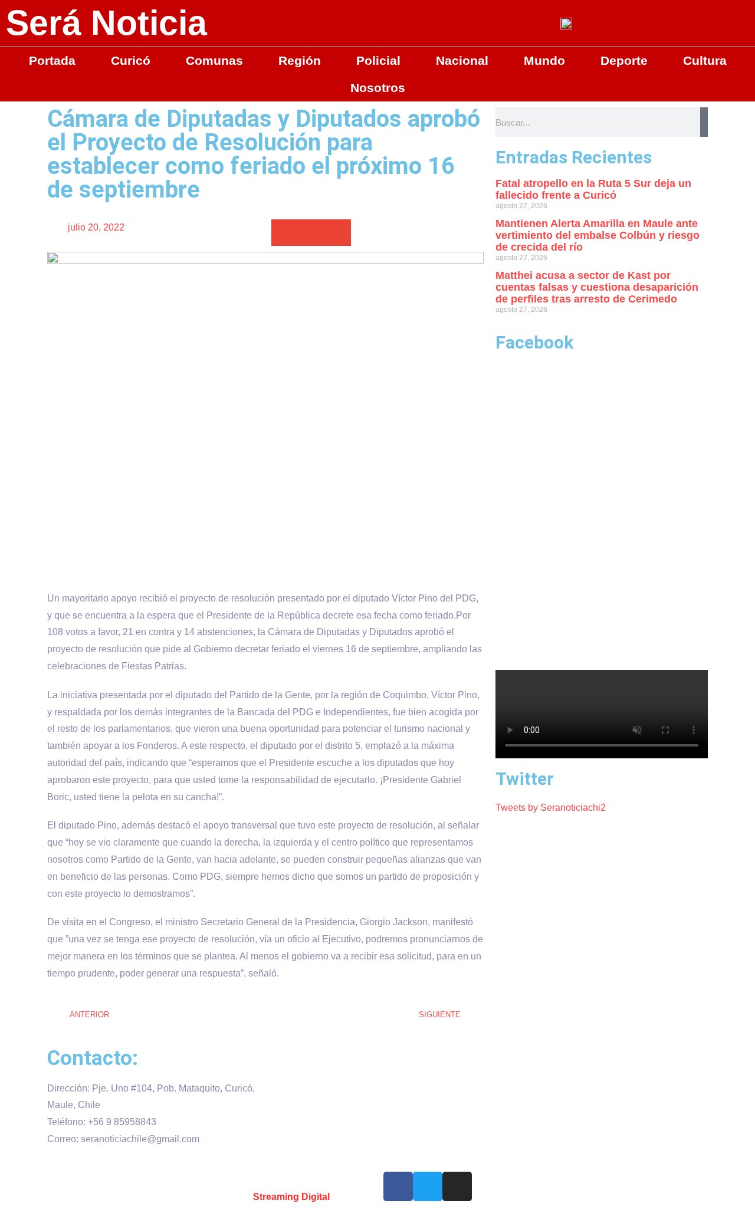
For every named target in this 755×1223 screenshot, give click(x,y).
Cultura (705, 60)
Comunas (214, 60)
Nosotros (377, 87)
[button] (284, 232)
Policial (378, 60)
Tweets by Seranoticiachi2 (550, 808)
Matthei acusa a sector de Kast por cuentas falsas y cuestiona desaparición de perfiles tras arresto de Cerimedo (596, 287)
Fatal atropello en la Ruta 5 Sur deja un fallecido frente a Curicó (593, 189)
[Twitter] (427, 1186)
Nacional (462, 60)
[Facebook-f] (398, 1186)
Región (299, 60)
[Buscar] (704, 122)
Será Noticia (106, 23)
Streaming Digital (291, 1197)
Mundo (544, 60)
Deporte (624, 60)
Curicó (130, 60)
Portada (52, 60)
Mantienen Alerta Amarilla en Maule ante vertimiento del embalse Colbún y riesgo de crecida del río (597, 235)
